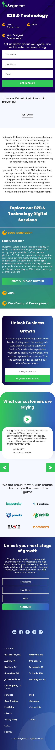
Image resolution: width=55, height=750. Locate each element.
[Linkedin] (14, 632)
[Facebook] (21, 632)
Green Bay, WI (11, 673)
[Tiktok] (41, 632)
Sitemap (8, 731)
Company (34, 701)
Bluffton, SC (10, 667)
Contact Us (35, 707)
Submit (26, 607)
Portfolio (9, 707)
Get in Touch (27, 83)
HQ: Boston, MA (12, 654)
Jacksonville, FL (12, 679)
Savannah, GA (36, 667)
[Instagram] (34, 632)
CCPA (7, 725)
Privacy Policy (10, 719)
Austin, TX (9, 660)
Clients (8, 713)
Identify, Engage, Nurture (27, 281)
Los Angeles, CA (12, 685)
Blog (31, 694)
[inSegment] (13, 4)
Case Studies (11, 701)
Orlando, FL (35, 660)
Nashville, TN (36, 654)
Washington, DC (37, 679)
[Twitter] (27, 632)
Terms (32, 719)
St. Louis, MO (36, 673)
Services (8, 694)
